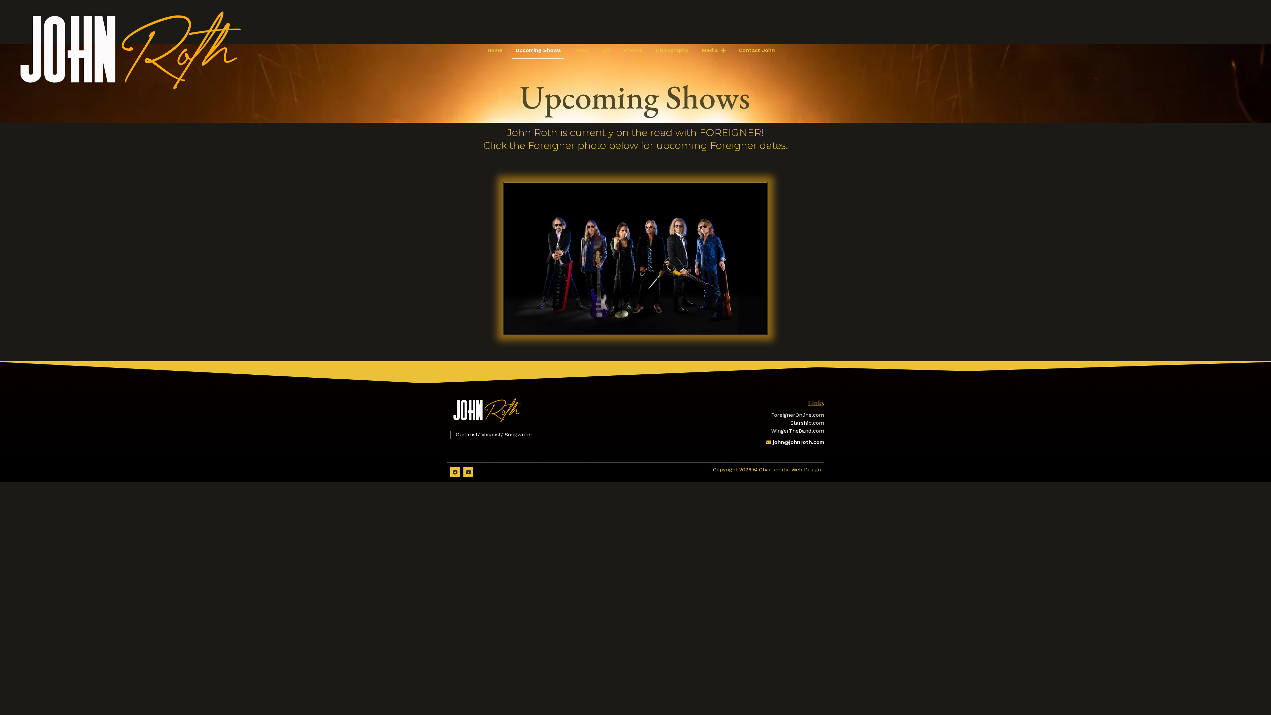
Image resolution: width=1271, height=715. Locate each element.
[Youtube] (468, 472)
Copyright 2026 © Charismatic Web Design (767, 469)
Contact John (757, 50)
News (581, 50)
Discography (672, 50)
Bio (606, 50)
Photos (633, 50)
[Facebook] (455, 472)
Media (710, 50)
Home (495, 50)
